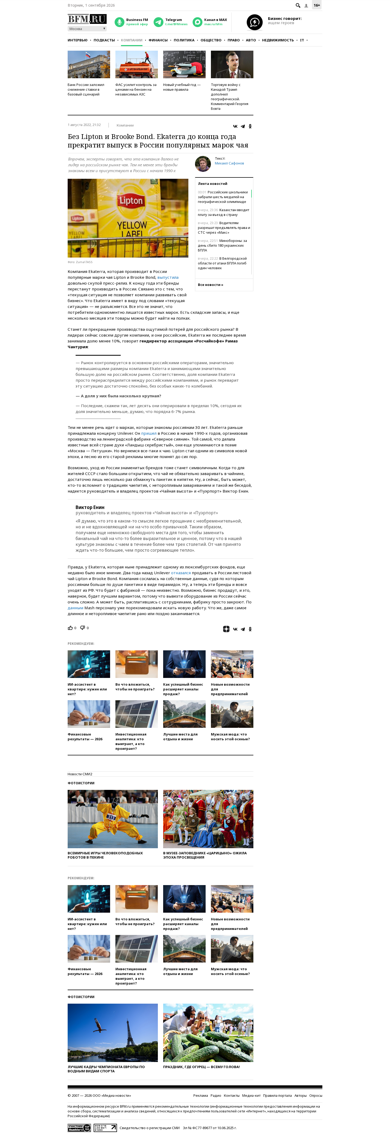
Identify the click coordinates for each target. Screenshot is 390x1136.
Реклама (200, 1095)
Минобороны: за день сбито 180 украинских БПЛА (222, 245)
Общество (211, 40)
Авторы (300, 1095)
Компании (131, 40)
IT (302, 40)
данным (75, 607)
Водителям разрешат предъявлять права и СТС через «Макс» (224, 227)
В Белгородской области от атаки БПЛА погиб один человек (222, 263)
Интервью (78, 40)
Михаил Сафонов (229, 163)
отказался (181, 572)
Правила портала (277, 1095)
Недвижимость (278, 40)
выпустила (168, 277)
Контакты (232, 1095)
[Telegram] (243, 126)
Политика (184, 40)
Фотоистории (81, 783)
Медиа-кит (251, 1095)
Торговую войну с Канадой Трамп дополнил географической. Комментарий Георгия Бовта (229, 96)
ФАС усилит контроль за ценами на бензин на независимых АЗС (136, 89)
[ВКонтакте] (235, 126)
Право (234, 40)
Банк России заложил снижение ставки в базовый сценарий (86, 89)
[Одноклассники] (250, 126)
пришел (149, 433)
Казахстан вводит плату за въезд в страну (223, 212)
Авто (251, 40)
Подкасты (104, 40)
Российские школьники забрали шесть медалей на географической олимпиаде (223, 197)
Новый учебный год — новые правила (182, 87)
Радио (216, 1095)
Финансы (158, 40)
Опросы (315, 1095)
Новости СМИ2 (80, 774)
